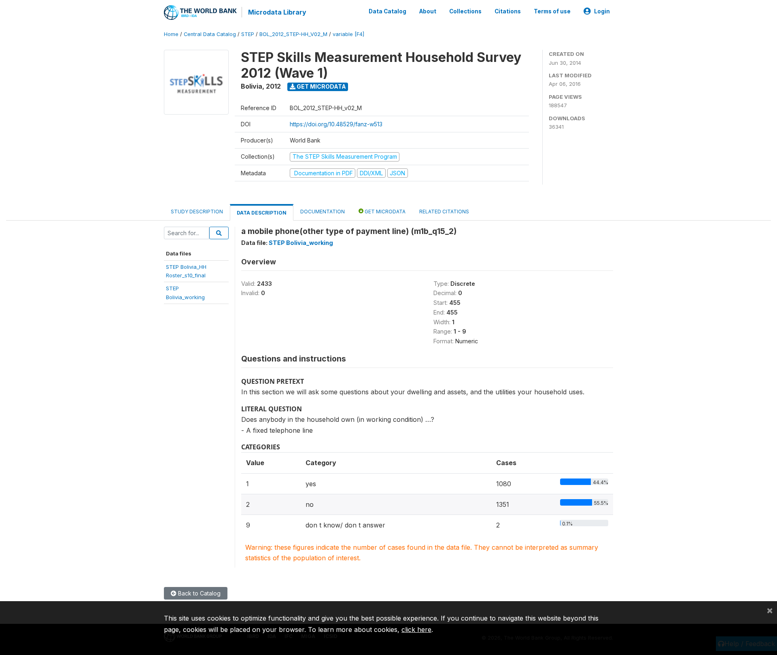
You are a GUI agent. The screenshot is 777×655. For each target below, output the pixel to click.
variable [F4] (348, 34)
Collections (465, 11)
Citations (508, 11)
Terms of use (552, 11)
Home (171, 34)
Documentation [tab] (322, 211)
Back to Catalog (198, 593)
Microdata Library (277, 12)
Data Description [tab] (262, 213)
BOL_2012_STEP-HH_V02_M (293, 34)
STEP (247, 34)
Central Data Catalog (210, 34)
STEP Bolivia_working (301, 242)
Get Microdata (320, 86)
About (427, 11)
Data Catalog (387, 11)
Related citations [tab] (444, 211)
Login (602, 11)
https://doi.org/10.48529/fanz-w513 (336, 124)
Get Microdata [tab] (384, 211)
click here (416, 629)
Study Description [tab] (197, 211)
